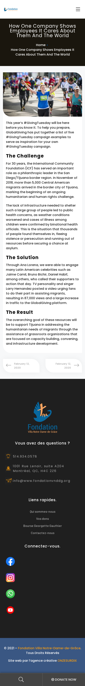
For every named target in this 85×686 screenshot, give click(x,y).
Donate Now (65, 679)
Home (40, 45)
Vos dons (42, 518)
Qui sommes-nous (42, 511)
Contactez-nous (42, 533)
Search (21, 679)
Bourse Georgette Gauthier (42, 525)
